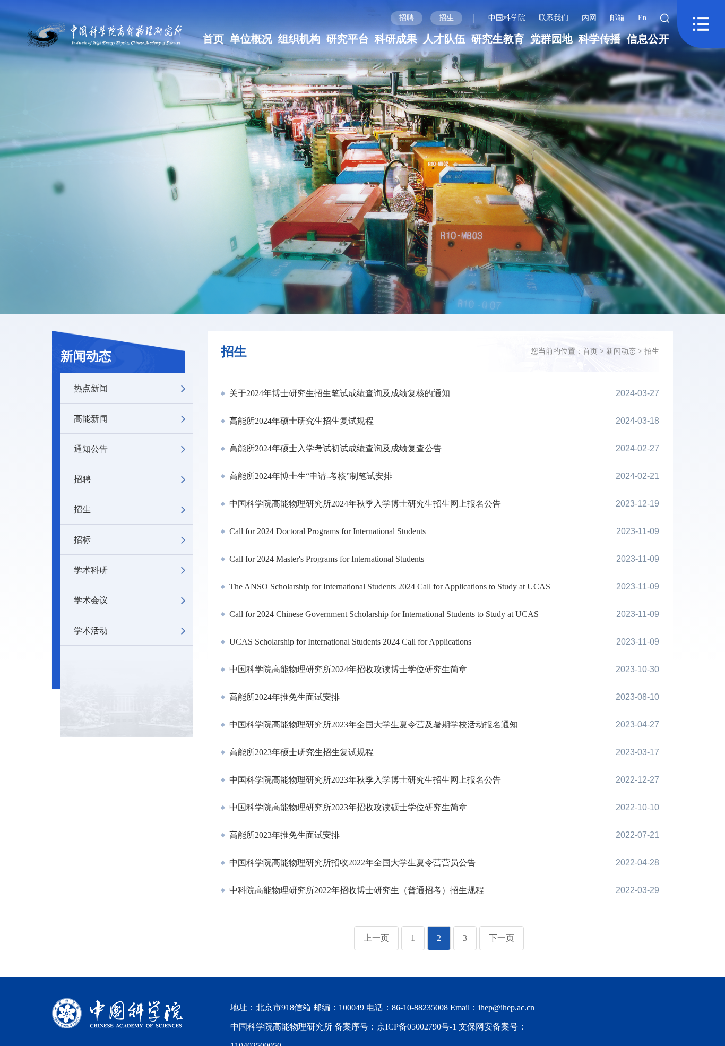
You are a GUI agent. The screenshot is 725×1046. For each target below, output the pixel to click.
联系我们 (553, 18)
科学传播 (600, 39)
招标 (82, 539)
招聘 (406, 18)
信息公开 (648, 39)
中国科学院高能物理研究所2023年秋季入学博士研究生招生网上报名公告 (364, 779)
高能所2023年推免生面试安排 (283, 834)
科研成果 (396, 39)
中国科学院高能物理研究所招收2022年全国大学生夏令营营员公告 (351, 862)
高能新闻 (91, 418)
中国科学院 (506, 18)
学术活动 (91, 630)
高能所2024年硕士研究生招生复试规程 (300, 420)
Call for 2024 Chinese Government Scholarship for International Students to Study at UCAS (383, 614)
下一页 (501, 937)
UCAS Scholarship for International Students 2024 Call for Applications (349, 641)
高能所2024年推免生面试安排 (283, 696)
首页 (213, 39)
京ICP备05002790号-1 (418, 1026)
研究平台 (347, 39)
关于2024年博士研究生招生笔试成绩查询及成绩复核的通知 (338, 393)
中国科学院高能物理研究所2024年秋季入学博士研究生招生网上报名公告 (364, 503)
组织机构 (299, 39)
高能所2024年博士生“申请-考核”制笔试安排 (309, 476)
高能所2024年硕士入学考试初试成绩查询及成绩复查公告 (334, 448)
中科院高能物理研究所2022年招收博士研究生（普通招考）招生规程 (355, 890)
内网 (589, 18)
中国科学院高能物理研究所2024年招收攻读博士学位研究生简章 (347, 669)
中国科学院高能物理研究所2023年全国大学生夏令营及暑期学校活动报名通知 (372, 724)
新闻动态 (86, 356)
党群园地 (551, 39)
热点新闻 (91, 388)
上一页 (376, 937)
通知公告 (91, 448)
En (642, 18)
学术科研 (91, 569)
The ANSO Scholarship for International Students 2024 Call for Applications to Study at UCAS (388, 586)
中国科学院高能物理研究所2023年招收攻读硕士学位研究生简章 (347, 807)
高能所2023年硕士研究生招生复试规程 (300, 752)
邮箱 (617, 18)
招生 (446, 18)
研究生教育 (497, 39)
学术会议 (91, 600)
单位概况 (251, 39)
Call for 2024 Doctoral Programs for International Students (326, 531)
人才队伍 (444, 39)
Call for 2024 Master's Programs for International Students (325, 558)
